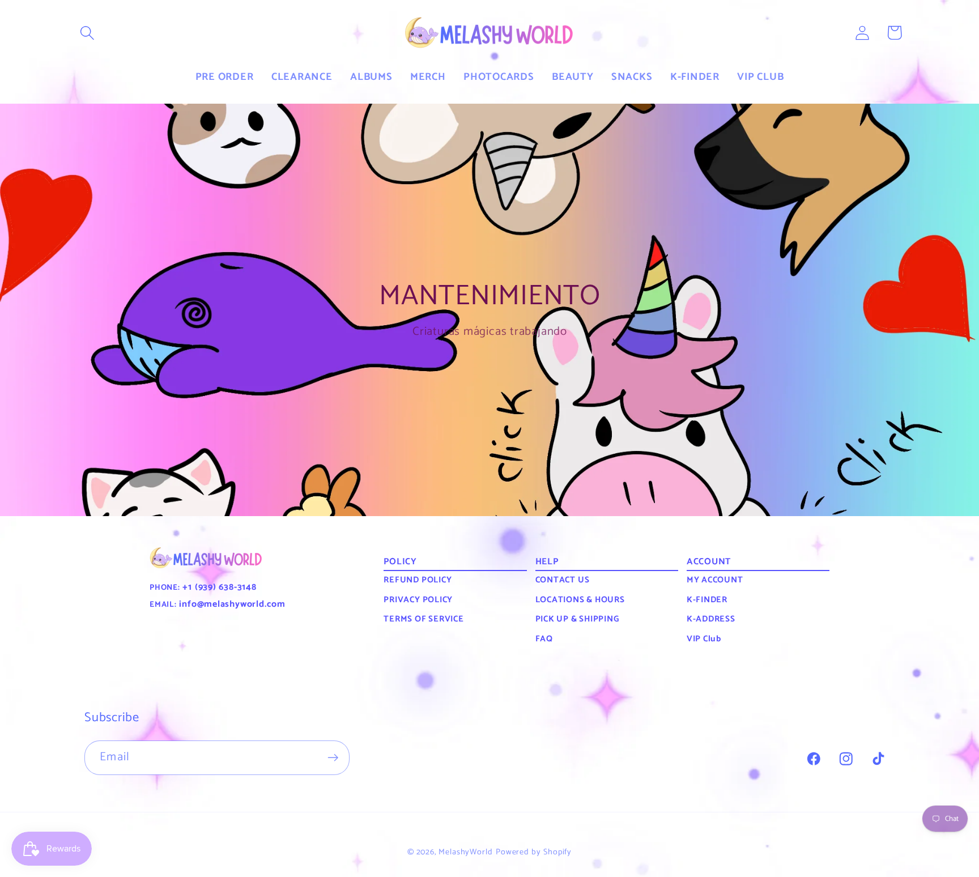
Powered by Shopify (534, 852)
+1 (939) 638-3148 (218, 587)
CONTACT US (562, 580)
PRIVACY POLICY (418, 600)
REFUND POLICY (418, 580)
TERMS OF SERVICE (423, 619)
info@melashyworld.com (231, 604)
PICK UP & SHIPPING (577, 619)
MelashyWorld (466, 852)
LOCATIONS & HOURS (580, 600)
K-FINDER (707, 600)
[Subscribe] (333, 757)
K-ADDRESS (711, 619)
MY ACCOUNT (715, 580)
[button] (87, 32)
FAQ (544, 639)
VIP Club (704, 639)
